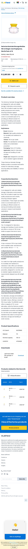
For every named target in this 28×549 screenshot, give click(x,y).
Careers (3, 460)
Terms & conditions (5, 488)
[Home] (5, 2)
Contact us (4, 457)
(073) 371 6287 (7, 471)
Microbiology (15, 8)
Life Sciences (8, 8)
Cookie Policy (14, 543)
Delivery (3, 462)
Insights (3, 465)
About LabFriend (5, 454)
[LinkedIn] (7, 474)
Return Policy (4, 485)
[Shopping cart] (23, 3)
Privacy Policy (12, 542)
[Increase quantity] (20, 74)
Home (2, 8)
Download (21, 355)
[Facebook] (2, 474)
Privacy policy (4, 493)
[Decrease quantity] (13, 74)
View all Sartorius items (7, 13)
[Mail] (4, 474)
